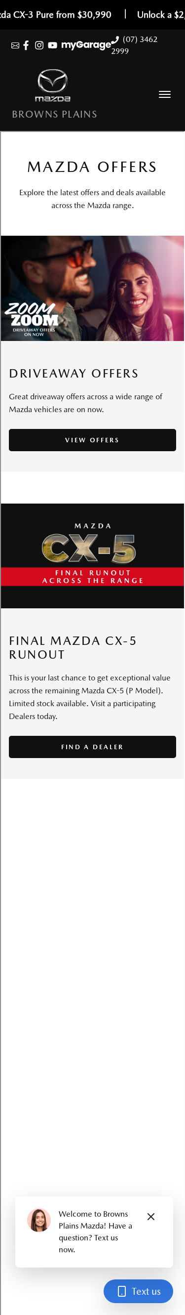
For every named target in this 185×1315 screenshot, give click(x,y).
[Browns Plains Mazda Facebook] (28, 45)
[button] (164, 94)
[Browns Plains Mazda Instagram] (41, 45)
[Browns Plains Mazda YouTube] (54, 45)
